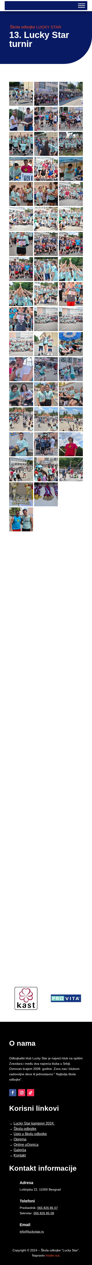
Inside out (52, 1255)
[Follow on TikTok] (30, 1092)
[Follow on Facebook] (12, 1092)
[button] (21, 94)
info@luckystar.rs (32, 1231)
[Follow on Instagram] (21, 1092)
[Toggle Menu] (81, 5)
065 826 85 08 (43, 1213)
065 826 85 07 (47, 1208)
